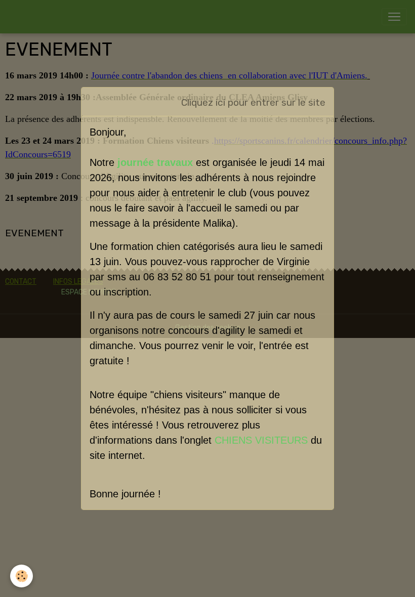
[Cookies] (21, 576)
